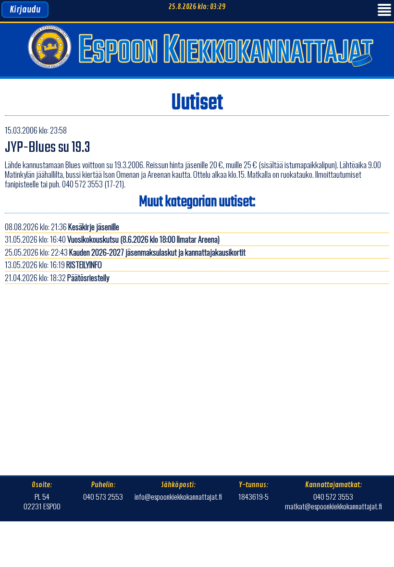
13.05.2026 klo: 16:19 (53, 265)
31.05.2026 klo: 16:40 (112, 239)
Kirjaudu (25, 9)
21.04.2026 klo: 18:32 (57, 277)
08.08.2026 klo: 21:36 (62, 227)
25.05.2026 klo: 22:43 (125, 252)
